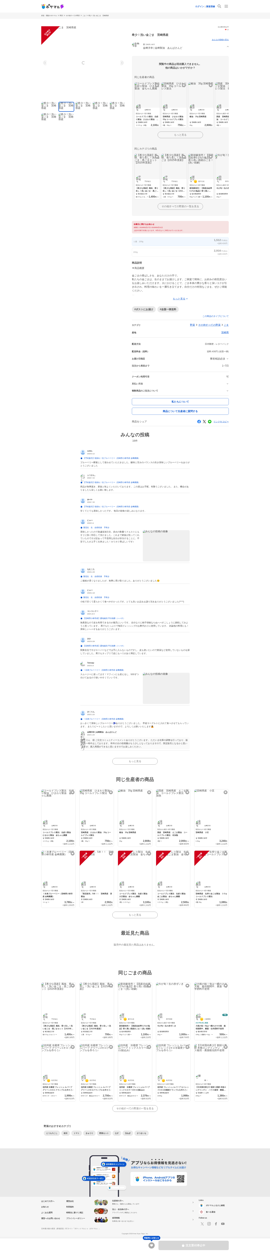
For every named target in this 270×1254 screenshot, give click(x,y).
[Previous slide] (45, 62)
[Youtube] (222, 1223)
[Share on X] (204, 421)
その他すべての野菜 (73, 15)
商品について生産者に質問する (180, 411)
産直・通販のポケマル (49, 15)
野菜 (61, 15)
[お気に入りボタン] (157, 85)
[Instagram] (209, 1223)
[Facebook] (215, 1223)
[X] (202, 1223)
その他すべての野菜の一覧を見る (180, 206)
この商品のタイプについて (215, 316)
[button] (180, 46)
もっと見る (180, 134)
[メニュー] (226, 6)
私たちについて (180, 401)
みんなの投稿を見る (220, 40)
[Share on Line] (210, 421)
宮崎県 (225, 332)
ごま (84, 15)
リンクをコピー (221, 422)
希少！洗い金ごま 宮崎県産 (98, 15)
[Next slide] (121, 62)
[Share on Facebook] (199, 421)
